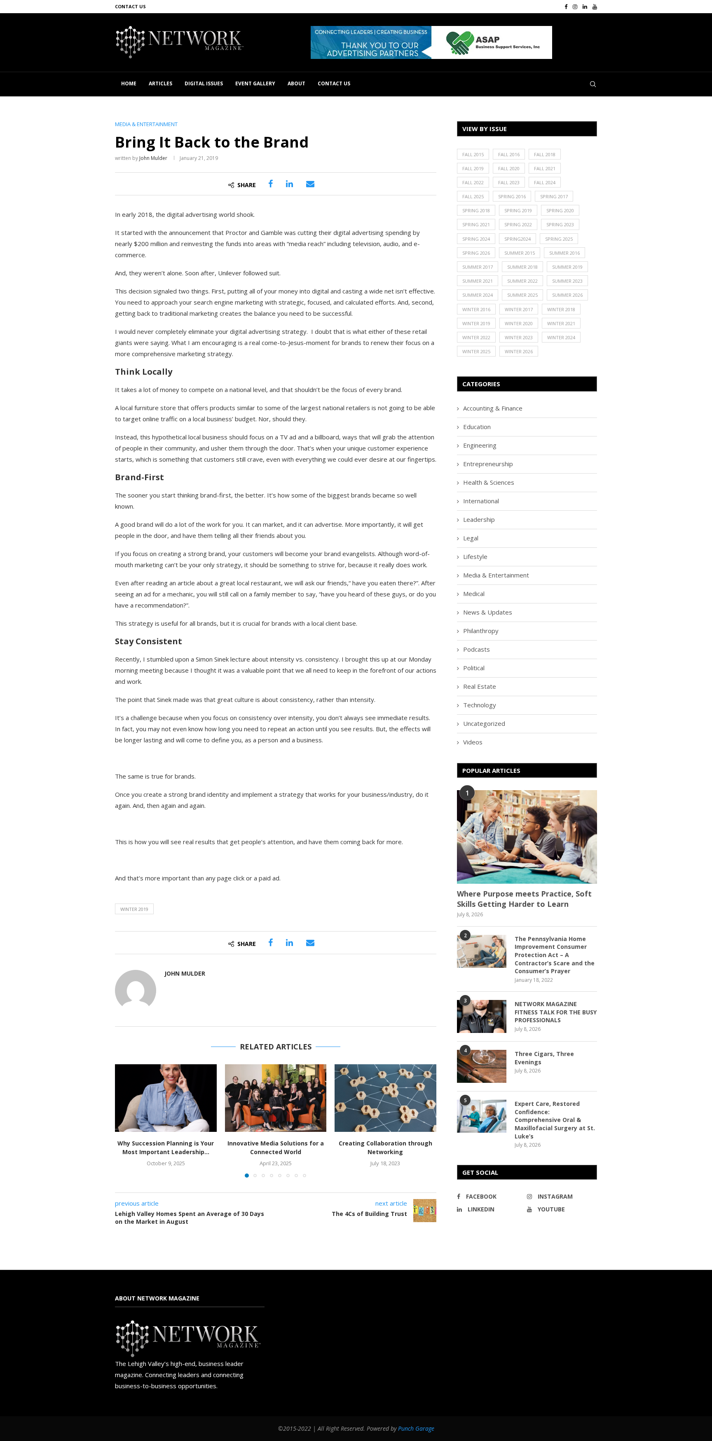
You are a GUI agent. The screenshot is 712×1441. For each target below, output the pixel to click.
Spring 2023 (560, 224)
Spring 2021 (476, 224)
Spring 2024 (476, 239)
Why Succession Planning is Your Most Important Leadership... (165, 1147)
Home (128, 83)
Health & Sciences (488, 482)
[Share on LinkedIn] (289, 183)
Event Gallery (255, 83)
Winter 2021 (561, 323)
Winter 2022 (476, 337)
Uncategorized (484, 723)
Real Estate (479, 686)
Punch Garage (416, 1428)
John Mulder (153, 158)
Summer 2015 (519, 253)
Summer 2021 (477, 281)
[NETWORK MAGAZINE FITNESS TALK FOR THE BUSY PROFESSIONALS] (481, 1016)
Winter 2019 (134, 909)
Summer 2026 (567, 295)
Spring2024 (517, 239)
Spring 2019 (518, 210)
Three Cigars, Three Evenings (544, 1058)
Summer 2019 (567, 267)
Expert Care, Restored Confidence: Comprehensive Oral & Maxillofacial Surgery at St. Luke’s (555, 1120)
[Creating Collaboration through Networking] (385, 1098)
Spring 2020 (560, 210)
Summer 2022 (522, 281)
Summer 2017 (477, 267)
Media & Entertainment (496, 575)
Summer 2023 (567, 281)
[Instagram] (575, 6)
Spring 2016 (512, 196)
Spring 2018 (476, 210)
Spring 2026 (476, 253)
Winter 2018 (561, 309)
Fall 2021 (544, 168)
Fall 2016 (509, 154)
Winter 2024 (561, 337)
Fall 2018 (544, 154)
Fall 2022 (473, 182)
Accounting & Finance (492, 408)
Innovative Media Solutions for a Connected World (275, 1147)
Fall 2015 (473, 154)
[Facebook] (565, 6)
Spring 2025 (559, 239)
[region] (454, 42)
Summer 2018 (522, 267)
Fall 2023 (509, 182)
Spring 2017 (554, 196)
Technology (479, 705)
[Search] (593, 84)
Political (474, 668)
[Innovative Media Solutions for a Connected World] (276, 1098)
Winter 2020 (519, 323)
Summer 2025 (522, 295)
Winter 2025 (476, 351)
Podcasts (476, 649)
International (481, 501)
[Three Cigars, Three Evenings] (481, 1066)
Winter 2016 (476, 309)
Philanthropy (481, 631)
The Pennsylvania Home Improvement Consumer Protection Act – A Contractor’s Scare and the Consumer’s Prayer (555, 955)
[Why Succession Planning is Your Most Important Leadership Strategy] (166, 1098)
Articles (160, 83)
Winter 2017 (519, 309)
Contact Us (130, 6)
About (296, 83)
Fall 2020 (509, 168)
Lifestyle (475, 556)
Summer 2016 (564, 253)
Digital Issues (204, 83)
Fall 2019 (473, 168)
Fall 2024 (544, 182)
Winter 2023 (519, 337)
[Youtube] (595, 6)
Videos (472, 742)
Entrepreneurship (488, 464)
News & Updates (487, 612)
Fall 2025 (473, 196)
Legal (470, 538)
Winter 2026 (519, 351)
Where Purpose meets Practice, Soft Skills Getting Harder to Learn (524, 899)
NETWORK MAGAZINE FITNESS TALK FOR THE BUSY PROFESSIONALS (556, 1012)
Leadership (479, 519)
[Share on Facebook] (270, 183)
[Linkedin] (585, 6)
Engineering (480, 445)
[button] (465, 42)
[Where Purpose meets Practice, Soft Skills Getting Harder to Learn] (527, 837)
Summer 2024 (477, 295)
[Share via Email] (310, 183)
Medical (474, 593)
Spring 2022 (518, 224)
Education (477, 426)
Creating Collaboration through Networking (385, 1147)
